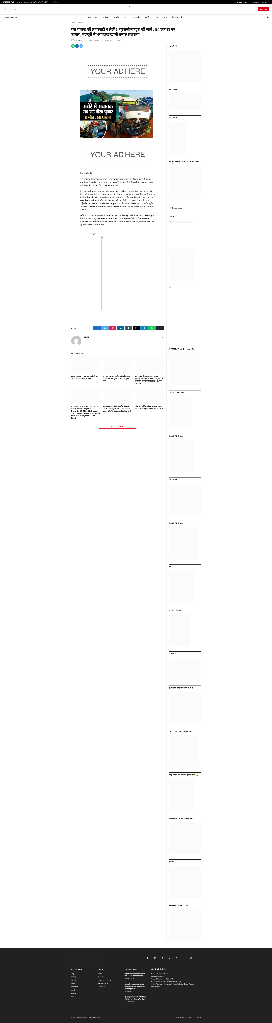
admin (79, 40)
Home (89, 17)
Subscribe (263, 9)
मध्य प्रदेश (116, 17)
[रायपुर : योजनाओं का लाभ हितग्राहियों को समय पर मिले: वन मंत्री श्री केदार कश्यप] (85, 365)
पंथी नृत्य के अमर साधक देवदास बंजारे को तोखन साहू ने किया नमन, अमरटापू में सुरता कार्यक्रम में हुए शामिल (135, 986)
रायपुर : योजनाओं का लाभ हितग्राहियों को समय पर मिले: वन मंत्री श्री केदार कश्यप (84, 377)
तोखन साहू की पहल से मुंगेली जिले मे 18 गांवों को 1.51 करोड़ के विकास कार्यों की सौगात (135, 998)
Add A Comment (117, 426)
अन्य (165, 17)
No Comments (107, 40)
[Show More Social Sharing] (85, 46)
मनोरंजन (157, 17)
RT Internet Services (93, 1017)
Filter (183, 17)
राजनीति (147, 17)
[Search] (268, 17)
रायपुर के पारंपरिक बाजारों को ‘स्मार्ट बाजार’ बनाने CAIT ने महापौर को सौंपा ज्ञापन (38, 2)
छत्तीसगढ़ (105, 17)
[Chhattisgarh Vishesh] (136, 9)
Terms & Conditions (240, 2)
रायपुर (96, 17)
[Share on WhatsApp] (73, 46)
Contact (264, 2)
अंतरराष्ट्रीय (136, 17)
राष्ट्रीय (126, 17)
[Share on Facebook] (77, 46)
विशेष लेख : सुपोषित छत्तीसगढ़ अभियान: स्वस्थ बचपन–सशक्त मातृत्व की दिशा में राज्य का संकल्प (149, 407)
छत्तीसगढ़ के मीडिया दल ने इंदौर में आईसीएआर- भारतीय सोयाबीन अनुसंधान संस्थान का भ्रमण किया (116, 378)
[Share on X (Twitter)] (81, 46)
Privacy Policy (254, 2)
